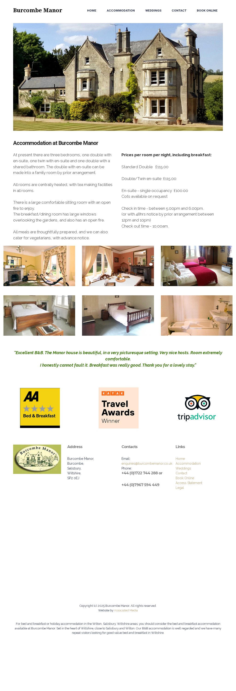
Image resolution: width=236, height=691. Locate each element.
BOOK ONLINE (207, 10)
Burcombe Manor (37, 10)
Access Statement (189, 483)
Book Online (185, 478)
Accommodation (188, 463)
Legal (180, 488)
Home (180, 459)
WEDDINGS (153, 10)
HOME (91, 10)
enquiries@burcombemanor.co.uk (146, 463)
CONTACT (179, 10)
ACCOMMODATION (121, 10)
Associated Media (125, 610)
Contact (181, 473)
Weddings (183, 468)
